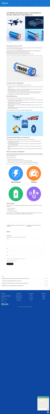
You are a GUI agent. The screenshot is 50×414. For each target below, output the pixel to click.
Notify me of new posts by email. (10, 261)
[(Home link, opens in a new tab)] (4, 3)
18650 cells (23, 86)
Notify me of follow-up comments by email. (12, 260)
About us (31, 295)
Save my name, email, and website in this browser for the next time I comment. (16, 258)
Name (7, 248)
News (31, 300)
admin (9, 42)
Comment (7, 238)
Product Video (31, 298)
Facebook (43, 295)
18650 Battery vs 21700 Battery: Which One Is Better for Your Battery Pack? (15, 283)
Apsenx (25, 306)
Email (7, 251)
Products (18, 293)
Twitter (44, 297)
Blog (11, 42)
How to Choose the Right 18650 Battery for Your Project (12, 280)
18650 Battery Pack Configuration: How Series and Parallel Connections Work (15, 278)
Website (7, 255)
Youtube (43, 299)
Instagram (43, 296)
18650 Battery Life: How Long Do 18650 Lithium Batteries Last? (13, 285)
